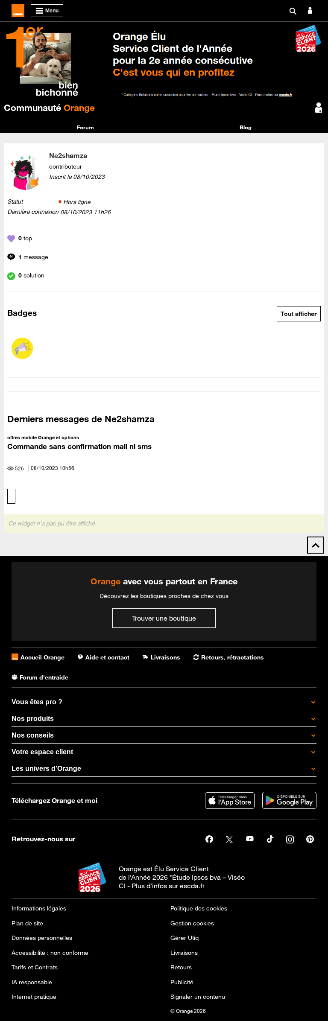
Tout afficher (298, 314)
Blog (246, 127)
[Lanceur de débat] (22, 348)
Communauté (49, 107)
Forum (85, 127)
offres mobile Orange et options (43, 437)
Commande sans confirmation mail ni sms (79, 446)
